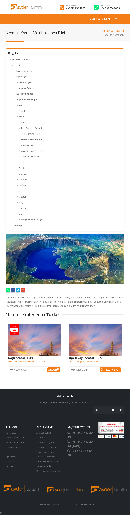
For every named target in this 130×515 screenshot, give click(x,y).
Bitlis (21, 116)
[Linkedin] (113, 410)
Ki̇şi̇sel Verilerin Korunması (49, 471)
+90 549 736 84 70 (110, 8)
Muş (21, 202)
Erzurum (23, 179)
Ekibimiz (9, 461)
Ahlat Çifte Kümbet (30, 156)
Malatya (22, 196)
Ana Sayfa (108, 31)
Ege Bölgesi (21, 76)
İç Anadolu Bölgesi (25, 88)
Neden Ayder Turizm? (16, 437)
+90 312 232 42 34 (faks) (80, 444)
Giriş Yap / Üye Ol (101, 19)
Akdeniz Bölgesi (24, 82)
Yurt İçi (18, 65)
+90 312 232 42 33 (75, 8)
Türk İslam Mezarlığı (30, 134)
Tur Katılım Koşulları (45, 442)
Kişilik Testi (11, 466)
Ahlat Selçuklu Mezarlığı (32, 151)
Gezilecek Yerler (20, 59)
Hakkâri (22, 185)
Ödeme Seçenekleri (45, 456)
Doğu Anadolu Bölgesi (27, 99)
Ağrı (21, 105)
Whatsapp (105, 6)
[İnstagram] (97, 410)
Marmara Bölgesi (24, 71)
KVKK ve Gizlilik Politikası (47, 461)
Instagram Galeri (13, 447)
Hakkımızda (11, 433)
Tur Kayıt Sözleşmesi (46, 447)
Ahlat (23, 122)
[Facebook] (105, 410)
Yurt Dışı (18, 225)
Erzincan (23, 174)
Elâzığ (21, 168)
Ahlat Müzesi (27, 145)
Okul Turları (41, 437)
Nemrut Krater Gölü (31, 139)
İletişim (9, 452)
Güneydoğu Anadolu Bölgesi (29, 219)
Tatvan (24, 162)
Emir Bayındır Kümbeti (31, 128)
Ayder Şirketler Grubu (16, 442)
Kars (21, 191)
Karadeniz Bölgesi (24, 93)
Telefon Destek (72, 6)
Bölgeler (119, 31)
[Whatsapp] (1, 513)
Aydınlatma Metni (44, 433)
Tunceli (22, 208)
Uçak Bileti (10, 456)
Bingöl (22, 111)
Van (21, 214)
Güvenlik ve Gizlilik (45, 452)
